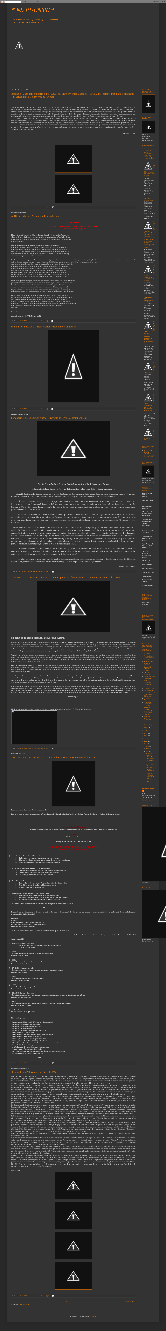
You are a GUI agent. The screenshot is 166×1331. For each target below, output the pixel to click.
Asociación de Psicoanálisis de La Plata (149, 657)
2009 (146, 730)
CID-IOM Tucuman (147, 673)
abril (147, 746)
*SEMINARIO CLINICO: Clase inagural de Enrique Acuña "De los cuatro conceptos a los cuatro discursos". (66, 577)
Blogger (94, 1316)
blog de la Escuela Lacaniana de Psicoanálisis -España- (148, 711)
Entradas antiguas (129, 1301)
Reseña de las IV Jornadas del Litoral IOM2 (33, 1072)
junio (147, 751)
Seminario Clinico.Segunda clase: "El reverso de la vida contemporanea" (49, 418)
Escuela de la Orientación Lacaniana (148, 684)
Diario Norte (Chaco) (147, 679)
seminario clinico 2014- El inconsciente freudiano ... (150, 757)
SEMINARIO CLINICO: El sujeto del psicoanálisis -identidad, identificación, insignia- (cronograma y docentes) (149, 332)
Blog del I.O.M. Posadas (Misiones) (148, 668)
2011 (146, 736)
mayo (148, 748)
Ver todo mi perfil (147, 800)
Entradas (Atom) (25, 1304)
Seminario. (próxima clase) (148, 199)
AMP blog (147, 653)
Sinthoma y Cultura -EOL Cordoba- (148, 703)
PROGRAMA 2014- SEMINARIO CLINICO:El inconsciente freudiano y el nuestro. (53, 757)
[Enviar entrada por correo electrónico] (52, 207)
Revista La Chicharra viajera (149, 699)
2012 (146, 738)
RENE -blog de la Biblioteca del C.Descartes (149, 694)
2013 (146, 741)
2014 (146, 744)
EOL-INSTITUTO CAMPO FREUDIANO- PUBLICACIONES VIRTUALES (149, 454)
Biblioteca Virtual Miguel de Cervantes (149, 663)
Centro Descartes (149, 676)
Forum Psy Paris (149, 688)
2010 (146, 733)
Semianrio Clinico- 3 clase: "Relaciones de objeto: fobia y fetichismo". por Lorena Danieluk (149, 153)
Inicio (67, 1301)
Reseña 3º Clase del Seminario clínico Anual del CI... (150, 777)
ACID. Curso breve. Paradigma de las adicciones (36, 216)
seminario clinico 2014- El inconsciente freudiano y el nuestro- (44, 327)
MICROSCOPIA (149, 690)
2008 (146, 728)
